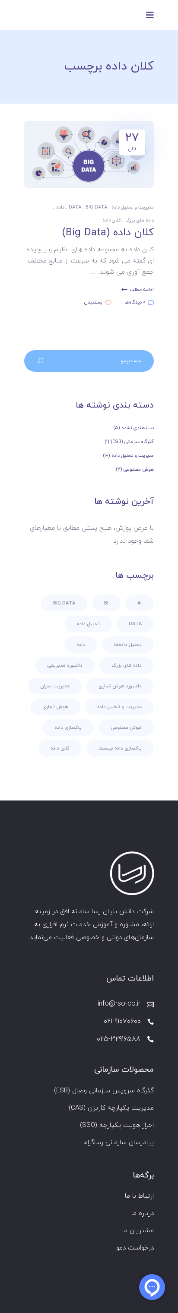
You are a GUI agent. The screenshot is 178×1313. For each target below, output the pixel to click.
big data (96, 207)
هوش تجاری (55, 706)
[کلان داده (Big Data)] (89, 154)
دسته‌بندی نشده (137, 427)
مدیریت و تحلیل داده (132, 207)
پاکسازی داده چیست (120, 748)
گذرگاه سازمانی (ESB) (132, 441)
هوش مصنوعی (139, 469)
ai (139, 603)
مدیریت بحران (55, 686)
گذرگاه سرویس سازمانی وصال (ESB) (104, 1090)
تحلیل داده (88, 623)
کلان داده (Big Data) (108, 232)
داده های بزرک (139, 220)
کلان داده (111, 220)
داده (60, 207)
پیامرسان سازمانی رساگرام (118, 1142)
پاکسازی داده (68, 727)
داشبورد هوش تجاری (120, 686)
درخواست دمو (135, 1248)
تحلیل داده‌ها (128, 644)
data (75, 207)
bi (106, 603)
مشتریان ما (138, 1230)
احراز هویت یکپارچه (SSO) (117, 1125)
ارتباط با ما (139, 1196)
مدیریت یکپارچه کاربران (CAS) (111, 1108)
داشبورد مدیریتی (65, 665)
